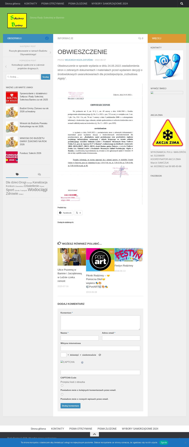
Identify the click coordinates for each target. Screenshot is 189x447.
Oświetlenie (31, 185)
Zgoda (164, 442)
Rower (42, 186)
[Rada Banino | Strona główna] (17, 20)
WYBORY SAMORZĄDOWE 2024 (110, 3)
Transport (23, 190)
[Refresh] (82, 362)
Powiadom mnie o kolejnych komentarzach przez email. (88, 390)
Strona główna (12, 3)
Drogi (22, 182)
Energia (29, 183)
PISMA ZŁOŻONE (77, 3)
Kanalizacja (40, 182)
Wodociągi (37, 189)
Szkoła (17, 190)
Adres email (108, 333)
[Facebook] (47, 38)
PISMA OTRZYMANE (52, 3)
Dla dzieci (12, 182)
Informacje (65, 38)
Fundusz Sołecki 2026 (30, 153)
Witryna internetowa (71, 343)
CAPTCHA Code (68, 377)
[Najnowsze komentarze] (39, 175)
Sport (10, 190)
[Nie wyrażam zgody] (185, 442)
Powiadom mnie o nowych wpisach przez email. (84, 399)
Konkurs (10, 186)
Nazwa (64, 333)
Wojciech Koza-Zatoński (79, 60)
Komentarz (67, 313)
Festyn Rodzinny (124, 265)
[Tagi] (17, 175)
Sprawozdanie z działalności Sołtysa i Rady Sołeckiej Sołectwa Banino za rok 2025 (34, 96)
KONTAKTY (30, 3)
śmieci (21, 194)
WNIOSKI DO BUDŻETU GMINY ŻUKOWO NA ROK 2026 (33, 141)
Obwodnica (19, 186)
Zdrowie (12, 193)
